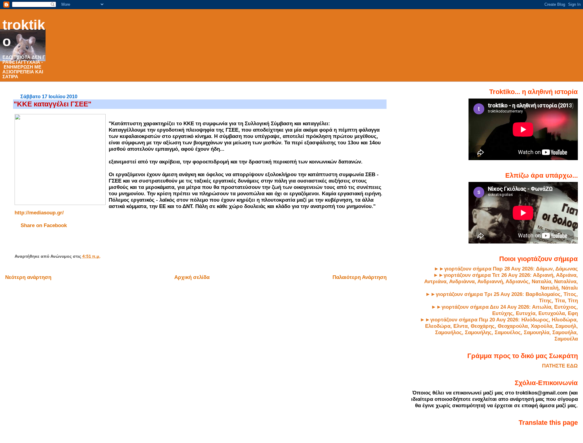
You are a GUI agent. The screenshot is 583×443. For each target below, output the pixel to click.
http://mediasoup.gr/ (39, 213)
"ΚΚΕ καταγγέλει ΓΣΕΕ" (52, 104)
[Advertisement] (86, 243)
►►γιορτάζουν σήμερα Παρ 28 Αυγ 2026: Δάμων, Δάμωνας (506, 269)
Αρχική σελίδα (192, 277)
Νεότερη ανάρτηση (28, 277)
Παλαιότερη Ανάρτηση (359, 277)
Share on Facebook (44, 225)
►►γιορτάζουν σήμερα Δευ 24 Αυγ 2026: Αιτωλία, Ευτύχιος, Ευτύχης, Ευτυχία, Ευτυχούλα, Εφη (504, 310)
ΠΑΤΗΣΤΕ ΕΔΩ (560, 366)
